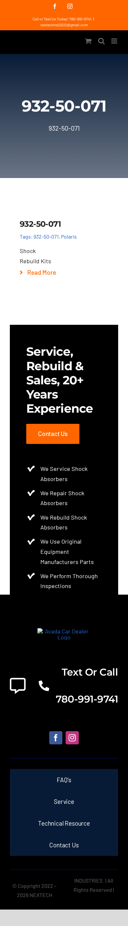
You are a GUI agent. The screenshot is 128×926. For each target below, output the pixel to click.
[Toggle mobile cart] (88, 41)
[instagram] (72, 737)
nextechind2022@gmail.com (64, 24)
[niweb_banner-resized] (64, 631)
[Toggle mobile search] (101, 41)
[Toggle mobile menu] (114, 41)
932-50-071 (46, 236)
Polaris (69, 236)
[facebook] (55, 737)
